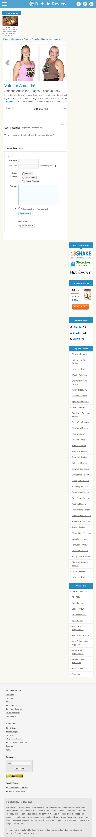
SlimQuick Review (80, 428)
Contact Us (10, 695)
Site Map (9, 698)
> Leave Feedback (65, 124)
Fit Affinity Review (80, 486)
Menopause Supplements (78, 652)
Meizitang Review (80, 551)
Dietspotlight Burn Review (80, 564)
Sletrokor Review (79, 354)
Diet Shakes (77, 603)
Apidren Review (79, 504)
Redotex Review (79, 440)
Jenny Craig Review (81, 556)
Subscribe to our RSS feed (18, 788)
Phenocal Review (80, 451)
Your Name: (13, 160)
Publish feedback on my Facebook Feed (34, 209)
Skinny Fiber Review (81, 469)
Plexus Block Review (81, 516)
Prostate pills (77, 668)
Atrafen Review (78, 527)
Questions (10, 746)
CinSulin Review (79, 539)
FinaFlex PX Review (81, 521)
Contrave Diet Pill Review (79, 382)
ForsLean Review (80, 545)
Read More (80, 306)
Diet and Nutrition (79, 591)
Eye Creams (77, 620)
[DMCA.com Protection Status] (14, 777)
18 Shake (74, 290)
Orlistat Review (78, 407)
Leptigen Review (79, 396)
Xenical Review (79, 446)
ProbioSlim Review (80, 422)
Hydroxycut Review (80, 401)
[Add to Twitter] (85, 4)
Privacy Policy (11, 705)
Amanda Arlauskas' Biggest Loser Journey (42, 39)
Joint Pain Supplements (78, 628)
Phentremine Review (81, 510)
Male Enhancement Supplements (80, 643)
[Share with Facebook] (78, 4)
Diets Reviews (78, 609)
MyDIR (8, 750)
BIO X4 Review (78, 571)
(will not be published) (48, 166)
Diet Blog (9, 735)
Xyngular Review (79, 390)
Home (5, 39)
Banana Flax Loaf (8, 27)
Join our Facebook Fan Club (18, 791)
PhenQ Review (78, 434)
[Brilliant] (81, 272)
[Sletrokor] (81, 263)
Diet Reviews (11, 728)
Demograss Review (80, 475)
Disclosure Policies (13, 713)
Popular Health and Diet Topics (17, 742)
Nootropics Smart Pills (82, 635)
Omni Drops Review (81, 498)
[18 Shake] (81, 254)
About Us (9, 702)
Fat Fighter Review (80, 481)
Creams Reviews (79, 615)
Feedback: (13, 186)
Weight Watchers (79, 375)
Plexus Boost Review (81, 533)
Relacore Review (79, 463)
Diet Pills (76, 597)
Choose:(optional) (13, 174)
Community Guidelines (14, 709)
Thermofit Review (79, 457)
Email (9, 763)
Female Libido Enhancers (78, 661)
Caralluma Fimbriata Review (81, 415)
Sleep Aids (76, 674)
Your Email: (13, 166)
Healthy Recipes (12, 732)
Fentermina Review (80, 492)
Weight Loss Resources (14, 739)
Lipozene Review (79, 369)
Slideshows (16, 39)
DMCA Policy (11, 716)
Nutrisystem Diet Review (79, 361)
